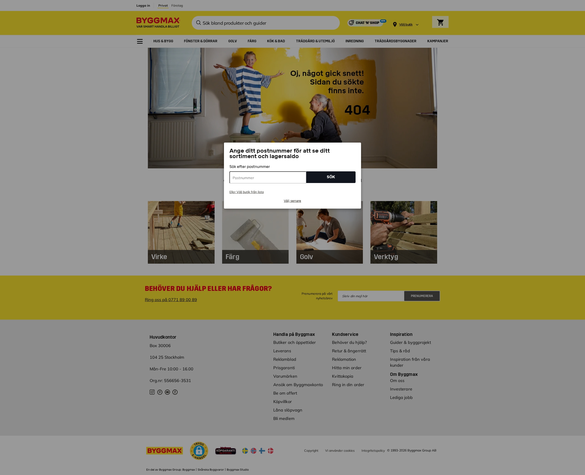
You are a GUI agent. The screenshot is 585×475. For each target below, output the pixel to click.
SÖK (331, 177)
